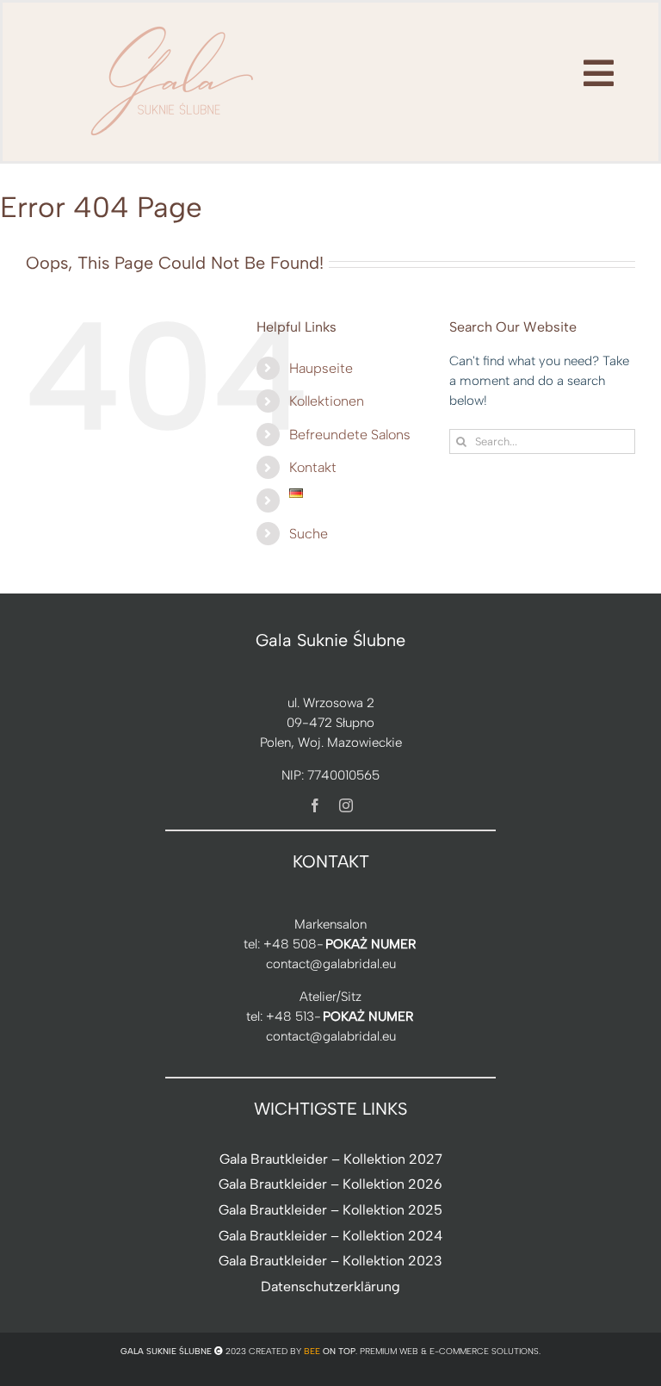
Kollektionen (326, 401)
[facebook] (315, 805)
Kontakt (313, 467)
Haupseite (321, 368)
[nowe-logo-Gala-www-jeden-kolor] (173, 26)
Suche (308, 533)
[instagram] (346, 805)
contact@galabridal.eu (331, 964)
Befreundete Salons (350, 434)
